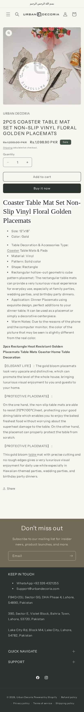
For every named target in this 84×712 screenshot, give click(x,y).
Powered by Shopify (45, 697)
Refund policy (69, 697)
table (33, 454)
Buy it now (42, 188)
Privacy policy (21, 703)
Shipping (7, 147)
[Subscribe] (71, 556)
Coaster (13, 250)
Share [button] (11, 488)
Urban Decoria (25, 697)
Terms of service (42, 703)
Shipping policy (65, 703)
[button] (8, 14)
